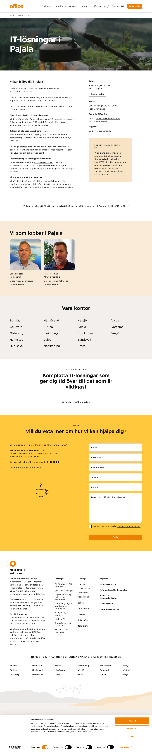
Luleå (47, 339)
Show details (123, 747)
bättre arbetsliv (60, 206)
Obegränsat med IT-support (63, 624)
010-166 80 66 (51, 284)
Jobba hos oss (84, 608)
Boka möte (134, 6)
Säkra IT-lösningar (64, 591)
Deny (132, 736)
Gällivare (16, 327)
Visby (115, 320)
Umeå (81, 346)
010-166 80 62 (100, 121)
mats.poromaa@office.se (56, 281)
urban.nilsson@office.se (108, 118)
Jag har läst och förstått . (117, 526)
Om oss (72, 6)
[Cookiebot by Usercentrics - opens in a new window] (15, 747)
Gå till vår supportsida (100, 131)
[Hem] (17, 6)
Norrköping (52, 346)
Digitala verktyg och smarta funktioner (63, 597)
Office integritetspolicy (128, 526)
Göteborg (17, 333)
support (70, 119)
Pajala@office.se (97, 109)
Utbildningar (83, 597)
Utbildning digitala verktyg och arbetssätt (64, 606)
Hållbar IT (60, 619)
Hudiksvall (17, 346)
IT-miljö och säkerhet (47, 106)
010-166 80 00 (111, 106)
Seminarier (82, 593)
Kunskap (60, 6)
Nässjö (82, 320)
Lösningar (45, 6)
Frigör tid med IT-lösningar (64, 630)
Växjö (115, 333)
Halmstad (16, 339)
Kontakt (86, 6)
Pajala (81, 327)
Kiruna (48, 327)
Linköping (51, 333)
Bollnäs (15, 320)
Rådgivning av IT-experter (63, 613)
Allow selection (132, 729)
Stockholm (85, 333)
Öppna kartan (97, 94)
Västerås (117, 327)
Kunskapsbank (84, 588)
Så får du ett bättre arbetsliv (76, 402)
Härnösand (51, 320)
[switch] (68, 747)
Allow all (132, 721)
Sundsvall (84, 339)
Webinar (81, 584)
